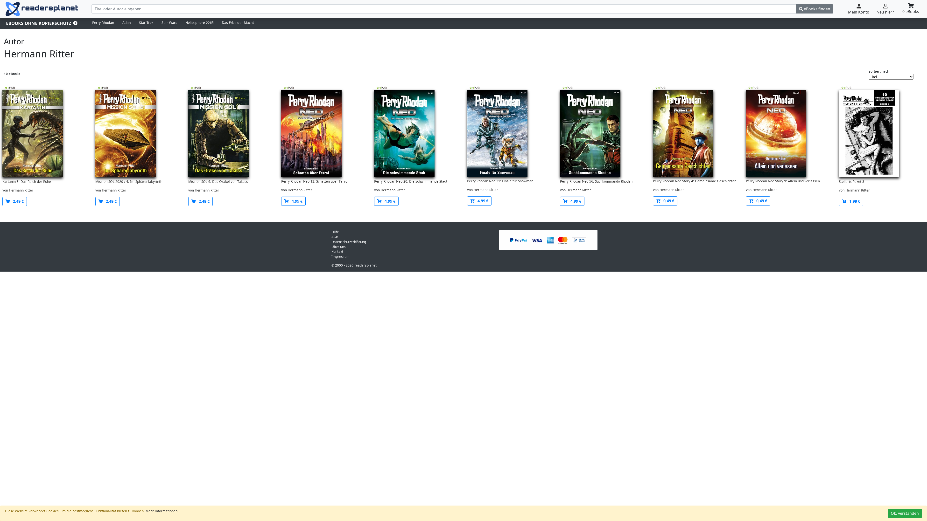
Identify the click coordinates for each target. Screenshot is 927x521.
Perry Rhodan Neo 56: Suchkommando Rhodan (596, 181)
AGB (334, 236)
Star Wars (169, 22)
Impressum (340, 256)
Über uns (338, 246)
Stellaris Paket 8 (851, 181)
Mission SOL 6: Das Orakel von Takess (218, 181)
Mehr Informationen (161, 511)
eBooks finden (816, 9)
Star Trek (146, 22)
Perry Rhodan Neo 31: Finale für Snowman (500, 181)
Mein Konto (858, 12)
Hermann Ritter (21, 190)
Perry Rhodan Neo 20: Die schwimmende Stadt (410, 181)
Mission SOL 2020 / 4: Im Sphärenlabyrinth (128, 181)
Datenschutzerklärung (348, 242)
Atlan (126, 22)
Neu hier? (885, 12)
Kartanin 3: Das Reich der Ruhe (26, 181)
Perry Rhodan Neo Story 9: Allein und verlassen (783, 181)
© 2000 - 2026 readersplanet (354, 265)
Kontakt (337, 251)
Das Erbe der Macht (238, 22)
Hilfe (335, 232)
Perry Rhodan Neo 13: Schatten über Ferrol (314, 181)
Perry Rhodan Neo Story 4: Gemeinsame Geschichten (694, 181)
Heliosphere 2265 (199, 22)
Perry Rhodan (103, 22)
